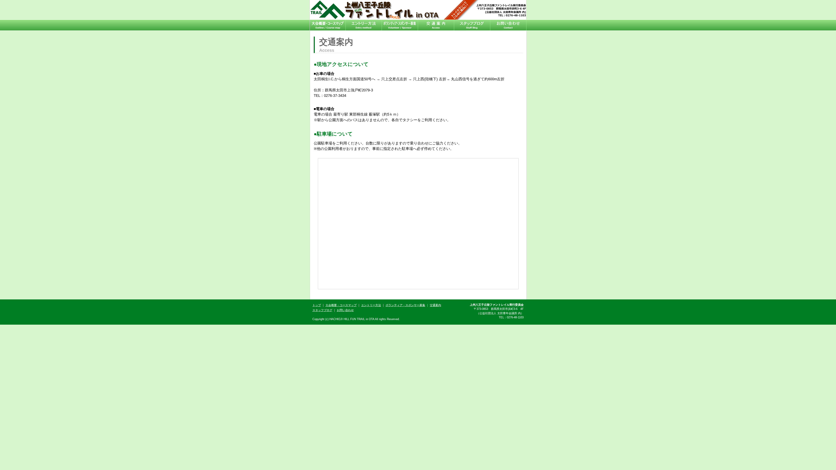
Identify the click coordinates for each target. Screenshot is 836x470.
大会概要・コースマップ (328, 25)
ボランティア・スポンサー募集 (400, 25)
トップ (316, 305)
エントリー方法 (364, 25)
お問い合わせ (508, 25)
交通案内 (436, 25)
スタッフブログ (472, 25)
